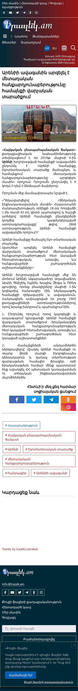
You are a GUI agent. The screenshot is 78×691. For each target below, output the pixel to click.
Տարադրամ (31, 42)
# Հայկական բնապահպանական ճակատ (33, 437)
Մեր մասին (10, 3)
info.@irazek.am (13, 584)
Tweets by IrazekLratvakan (20, 549)
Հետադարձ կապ (34, 3)
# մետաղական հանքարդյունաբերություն (27, 461)
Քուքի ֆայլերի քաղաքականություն (48, 682)
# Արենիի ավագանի (50, 473)
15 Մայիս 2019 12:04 (20, 137)
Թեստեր (9, 42)
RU (54, 48)
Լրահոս (21, 36)
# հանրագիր (15, 473)
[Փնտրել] (73, 48)
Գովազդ (56, 3)
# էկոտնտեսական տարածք (49, 449)
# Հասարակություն (21, 425)
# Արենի (11, 449)
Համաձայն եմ (20, 675)
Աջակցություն (12, 7)
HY (47, 48)
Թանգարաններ (45, 36)
